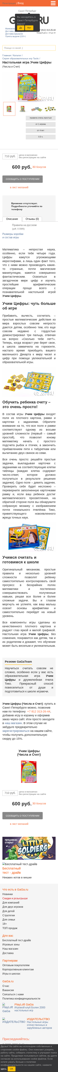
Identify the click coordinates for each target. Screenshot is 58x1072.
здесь (3, 1068)
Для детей (8, 911)
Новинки (7, 894)
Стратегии (8, 915)
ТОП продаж (9, 928)
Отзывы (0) (32, 219)
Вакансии (8, 990)
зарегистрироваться (15, 731)
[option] (9, 109)
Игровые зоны (11, 944)
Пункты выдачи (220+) (15, 36)
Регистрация (9, 3)
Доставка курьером (14, 34)
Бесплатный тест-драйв (16, 940)
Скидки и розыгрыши (15, 898)
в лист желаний (19, 187)
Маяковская (10, 29)
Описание (12, 219)
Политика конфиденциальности (21, 998)
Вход (21, 3)
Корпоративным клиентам (18, 969)
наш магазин (13, 723)
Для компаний (10, 902)
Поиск (53, 48)
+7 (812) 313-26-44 (46, 30)
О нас (5, 986)
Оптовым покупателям (15, 965)
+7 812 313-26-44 (38, 711)
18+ (4, 923)
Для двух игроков (12, 906)
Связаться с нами (13, 994)
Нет (29, 27)
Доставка (8, 953)
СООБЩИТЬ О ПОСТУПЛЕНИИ (22, 179)
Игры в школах (11, 973)
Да (20, 27)
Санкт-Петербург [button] (27, 11)
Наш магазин (10, 948)
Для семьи (8, 919)
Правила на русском (24, 227)
